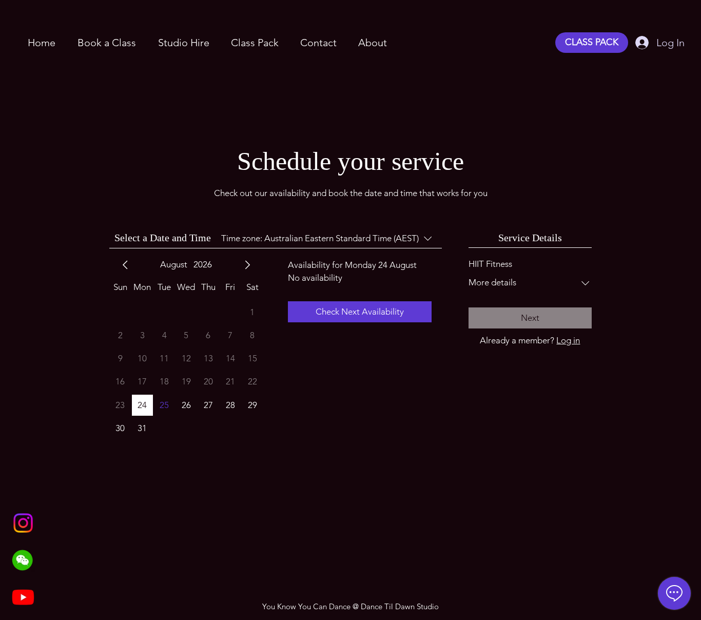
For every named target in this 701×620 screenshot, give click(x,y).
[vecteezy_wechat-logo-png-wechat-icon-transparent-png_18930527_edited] (23, 560)
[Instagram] (23, 523)
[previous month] (125, 265)
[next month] (247, 265)
